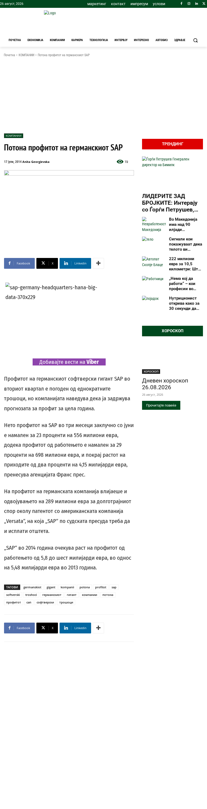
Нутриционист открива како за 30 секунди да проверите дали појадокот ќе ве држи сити (184, 303)
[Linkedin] (196, 4)
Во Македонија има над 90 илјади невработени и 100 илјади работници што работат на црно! (185, 224)
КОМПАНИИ (26, 55)
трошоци (66, 602)
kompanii (67, 587)
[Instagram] (189, 4)
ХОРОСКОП (151, 371)
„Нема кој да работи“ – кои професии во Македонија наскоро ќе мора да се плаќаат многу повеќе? (184, 283)
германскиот (51, 595)
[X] (204, 4)
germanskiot (32, 587)
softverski (13, 595)
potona (85, 587)
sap (114, 587)
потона (107, 595)
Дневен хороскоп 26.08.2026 (165, 384)
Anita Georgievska (36, 162)
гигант (72, 595)
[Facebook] (181, 4)
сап (28, 602)
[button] (195, 40)
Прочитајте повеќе (161, 405)
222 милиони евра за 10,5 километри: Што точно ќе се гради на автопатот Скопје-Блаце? (185, 263)
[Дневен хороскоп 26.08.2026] (172, 358)
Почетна (9, 55)
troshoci (31, 595)
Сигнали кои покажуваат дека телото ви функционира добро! (185, 244)
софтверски (45, 602)
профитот (13, 602)
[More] (98, 263)
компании (89, 595)
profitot (100, 587)
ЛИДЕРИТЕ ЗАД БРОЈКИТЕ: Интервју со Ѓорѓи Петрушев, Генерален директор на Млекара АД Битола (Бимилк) (172, 203)
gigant (51, 587)
